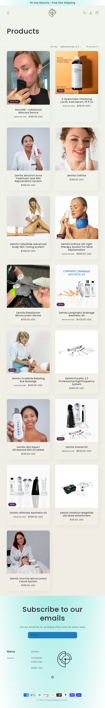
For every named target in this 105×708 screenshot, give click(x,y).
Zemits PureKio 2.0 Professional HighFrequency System (76, 381)
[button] (8, 13)
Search (10, 658)
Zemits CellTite (76, 175)
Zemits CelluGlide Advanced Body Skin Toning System (28, 245)
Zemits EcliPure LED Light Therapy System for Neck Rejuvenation (77, 247)
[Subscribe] (74, 635)
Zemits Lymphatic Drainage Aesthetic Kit (76, 314)
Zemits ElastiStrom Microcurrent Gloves (28, 314)
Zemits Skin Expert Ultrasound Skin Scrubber (28, 448)
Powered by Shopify (59, 700)
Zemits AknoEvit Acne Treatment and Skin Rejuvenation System (28, 178)
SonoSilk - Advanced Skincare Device (28, 111)
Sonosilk (47, 700)
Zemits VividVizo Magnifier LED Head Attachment (77, 514)
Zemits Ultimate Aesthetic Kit (28, 512)
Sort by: (54, 46)
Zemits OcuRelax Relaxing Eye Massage (28, 380)
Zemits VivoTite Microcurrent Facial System (28, 580)
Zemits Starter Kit (77, 447)
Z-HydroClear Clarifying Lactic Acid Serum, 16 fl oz (76, 100)
